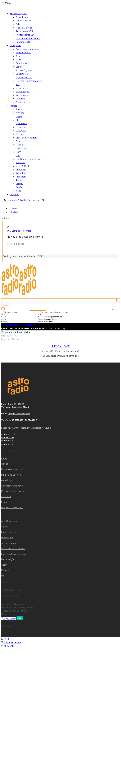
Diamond (20, 134)
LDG (18, 155)
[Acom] (11, 317)
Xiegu (19, 191)
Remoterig (21, 173)
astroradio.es (7, 437)
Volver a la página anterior (15, 332)
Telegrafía (20, 98)
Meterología (7, 559)
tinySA (19, 187)
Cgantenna (21, 123)
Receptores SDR (24, 31)
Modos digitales (24, 27)
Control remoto (24, 77)
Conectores (22, 74)
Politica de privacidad (12, 469)
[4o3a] (11, 314)
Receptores (22, 95)
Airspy (19, 116)
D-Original (21, 130)
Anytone (20, 113)
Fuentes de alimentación (29, 81)
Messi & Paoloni (24, 166)
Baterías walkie (23, 63)
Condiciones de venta (12, 485)
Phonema (21, 169)
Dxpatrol (20, 141)
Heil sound (21, 148)
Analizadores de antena (28, 38)
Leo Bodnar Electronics (28, 159)
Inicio (4, 335)
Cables (19, 24)
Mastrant (20, 162)
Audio (19, 59)
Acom (19, 109)
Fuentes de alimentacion (14, 554)
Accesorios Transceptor (27, 49)
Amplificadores (23, 17)
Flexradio (20, 144)
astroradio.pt (7, 440)
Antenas (20, 56)
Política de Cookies (11, 475)
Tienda (4, 464)
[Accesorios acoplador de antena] (55, 317)
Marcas (13, 105)
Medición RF (22, 88)
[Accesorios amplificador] (55, 319)
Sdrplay (19, 184)
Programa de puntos (12, 507)
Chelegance (22, 127)
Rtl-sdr (19, 180)
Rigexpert (21, 176)
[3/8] (55, 314)
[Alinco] (11, 321)
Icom (18, 152)
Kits (17, 84)
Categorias (15, 45)
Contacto (14, 194)
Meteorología (23, 91)
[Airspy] (11, 319)
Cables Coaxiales (24, 20)
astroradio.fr (7, 444)
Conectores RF (23, 42)
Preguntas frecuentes (12, 491)
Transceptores (23, 102)
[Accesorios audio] (55, 321)
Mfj (2, 575)
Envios (4, 502)
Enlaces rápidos (18, 13)
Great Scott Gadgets (26, 137)
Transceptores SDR (25, 35)
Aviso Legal (7, 480)
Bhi (17, 120)
